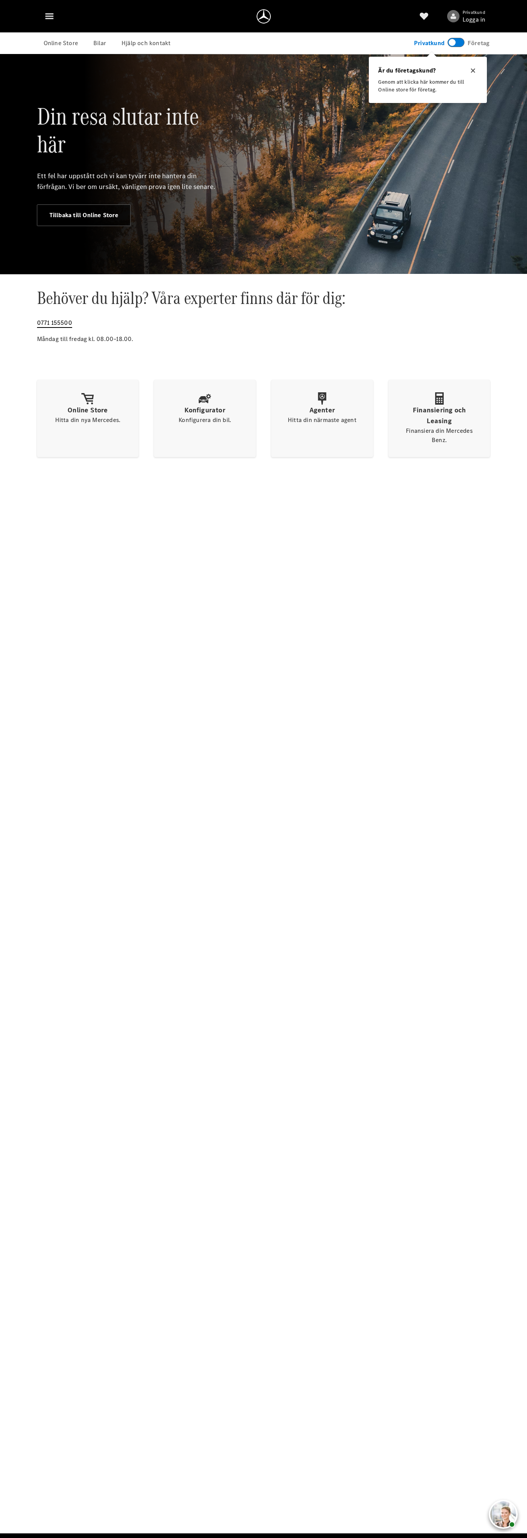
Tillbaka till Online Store (83, 215)
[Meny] (49, 16)
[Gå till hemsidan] (263, 16)
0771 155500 (54, 323)
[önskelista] (424, 16)
